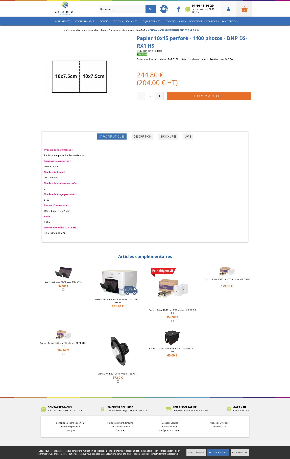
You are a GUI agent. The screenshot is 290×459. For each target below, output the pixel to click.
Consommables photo (95, 30)
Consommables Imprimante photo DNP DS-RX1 (174, 30)
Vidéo (117, 21)
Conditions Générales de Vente (71, 422)
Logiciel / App (174, 21)
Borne (104, 21)
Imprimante (62, 21)
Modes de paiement (70, 426)
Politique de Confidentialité (120, 422)
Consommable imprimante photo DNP (127, 30)
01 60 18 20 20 (204, 8)
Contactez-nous (169, 426)
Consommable (84, 21)
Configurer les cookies (169, 430)
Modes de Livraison (219, 422)
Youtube (120, 430)
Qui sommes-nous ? (120, 426)
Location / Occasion (203, 21)
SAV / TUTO (229, 21)
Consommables (73, 30)
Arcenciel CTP (219, 426)
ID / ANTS (131, 21)
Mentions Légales (170, 422)
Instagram (71, 430)
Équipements (151, 21)
